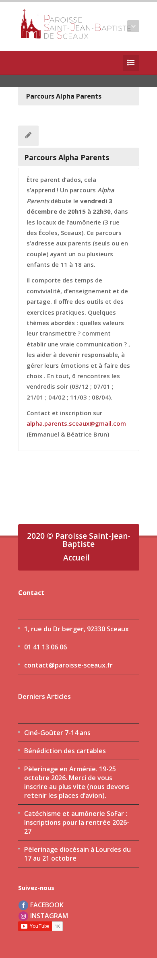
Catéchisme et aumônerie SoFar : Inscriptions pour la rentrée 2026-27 (76, 822)
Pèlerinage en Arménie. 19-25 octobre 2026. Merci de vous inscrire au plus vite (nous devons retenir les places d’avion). (76, 782)
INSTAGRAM (48, 915)
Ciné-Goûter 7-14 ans (57, 732)
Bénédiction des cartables (65, 750)
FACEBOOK (46, 904)
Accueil (76, 557)
